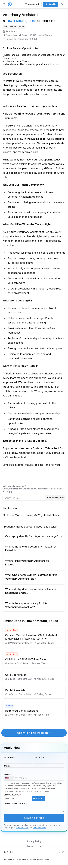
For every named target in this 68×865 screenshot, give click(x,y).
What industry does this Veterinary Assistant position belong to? (31, 590)
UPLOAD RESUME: (24, 797)
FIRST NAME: (9, 757)
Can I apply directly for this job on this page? (31, 536)
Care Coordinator (15, 674)
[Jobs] (10, 4)
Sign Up (52, 4)
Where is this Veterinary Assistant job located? (27, 562)
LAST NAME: (39, 757)
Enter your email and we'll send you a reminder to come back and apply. (32, 489)
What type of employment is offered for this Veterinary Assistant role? (31, 576)
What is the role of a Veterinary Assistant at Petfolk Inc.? (30, 548)
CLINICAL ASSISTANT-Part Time (25, 659)
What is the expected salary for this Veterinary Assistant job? (26, 605)
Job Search (34, 4)
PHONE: (7, 776)
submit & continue (34, 818)
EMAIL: (7, 766)
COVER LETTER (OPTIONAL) (16, 803)
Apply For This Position (32, 732)
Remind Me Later (55, 497)
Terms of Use (22, 827)
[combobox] (9, 778)
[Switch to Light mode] (62, 4)
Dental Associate (15, 690)
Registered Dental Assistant (21, 710)
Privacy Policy (39, 827)
